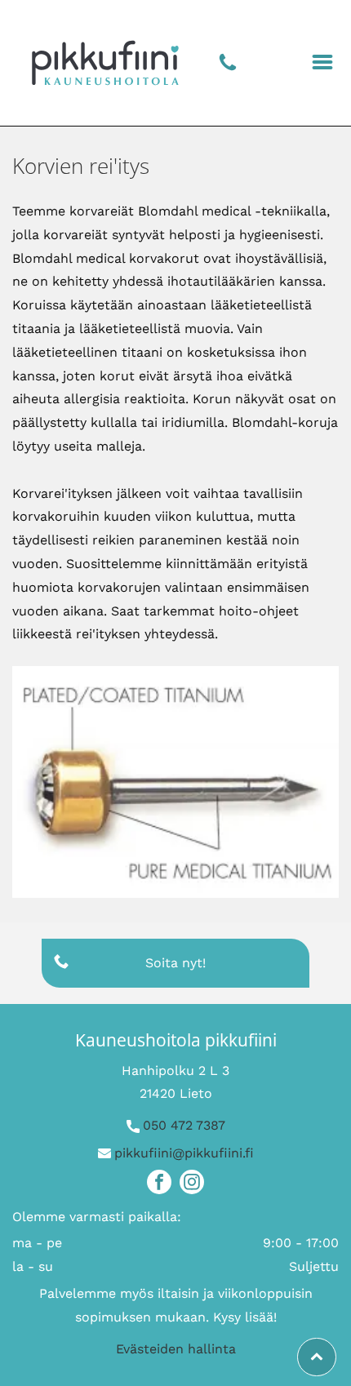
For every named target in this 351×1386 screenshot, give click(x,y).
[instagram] (192, 1184)
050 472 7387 (184, 1125)
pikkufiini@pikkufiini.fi (184, 1153)
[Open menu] (322, 63)
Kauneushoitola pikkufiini (176, 1039)
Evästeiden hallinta (176, 1349)
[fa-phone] (228, 69)
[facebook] (159, 1184)
